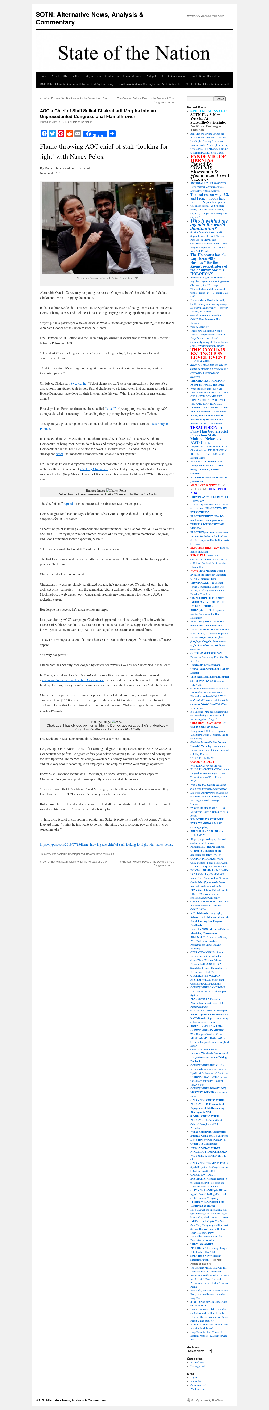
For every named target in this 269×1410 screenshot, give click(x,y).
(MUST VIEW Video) (209, 680)
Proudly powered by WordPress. (207, 1400)
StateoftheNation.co (201, 1260)
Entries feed (196, 1381)
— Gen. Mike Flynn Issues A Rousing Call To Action (209, 811)
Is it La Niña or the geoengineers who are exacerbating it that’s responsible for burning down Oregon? (209, 715)
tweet (59, 454)
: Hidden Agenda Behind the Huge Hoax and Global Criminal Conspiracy (208, 1194)
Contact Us (112, 76)
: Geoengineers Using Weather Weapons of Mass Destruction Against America (208, 186)
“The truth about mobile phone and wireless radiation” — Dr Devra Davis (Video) (209, 292)
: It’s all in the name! (208, 1092)
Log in (193, 1377)
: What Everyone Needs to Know (207, 1030)
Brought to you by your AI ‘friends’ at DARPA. (208, 967)
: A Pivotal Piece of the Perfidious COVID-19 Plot (209, 905)
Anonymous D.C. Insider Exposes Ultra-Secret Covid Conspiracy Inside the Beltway (209, 734)
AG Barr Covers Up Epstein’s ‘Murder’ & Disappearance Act (208, 1335)
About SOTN (59, 76)
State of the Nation (81, 121)
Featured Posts (132, 76)
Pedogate (151, 76)
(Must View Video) (209, 703)
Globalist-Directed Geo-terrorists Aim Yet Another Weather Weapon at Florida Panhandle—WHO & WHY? (209, 692)
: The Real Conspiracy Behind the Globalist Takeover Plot (208, 1080)
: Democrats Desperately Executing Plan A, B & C (209, 657)
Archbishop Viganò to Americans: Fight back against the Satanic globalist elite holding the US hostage (209, 281)
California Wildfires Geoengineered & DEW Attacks (150, 84)
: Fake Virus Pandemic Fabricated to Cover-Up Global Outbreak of (209, 1069)
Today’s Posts (92, 76)
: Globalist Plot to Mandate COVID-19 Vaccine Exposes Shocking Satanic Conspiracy (209, 893)
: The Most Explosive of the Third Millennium (207, 613)
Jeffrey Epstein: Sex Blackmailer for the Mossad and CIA (73, 98)
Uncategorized (76, 854)
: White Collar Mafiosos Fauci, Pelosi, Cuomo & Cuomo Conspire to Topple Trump (209, 862)
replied (68, 503)
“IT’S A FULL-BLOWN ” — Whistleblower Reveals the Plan (206, 761)
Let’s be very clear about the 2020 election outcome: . (209, 508)
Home (43, 76)
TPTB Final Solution (174, 76)
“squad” (110, 408)
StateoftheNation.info (207, 122)
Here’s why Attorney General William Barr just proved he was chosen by (209, 1294)
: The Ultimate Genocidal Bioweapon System (208, 991)
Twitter (75, 76)
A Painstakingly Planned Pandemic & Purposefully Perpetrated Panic (207, 1002)
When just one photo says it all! (206, 388)
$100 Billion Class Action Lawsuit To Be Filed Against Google (77, 84)
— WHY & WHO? (208, 355)
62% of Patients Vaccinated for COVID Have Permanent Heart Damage (206, 319)
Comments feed (198, 1385)
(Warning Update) (207, 823)
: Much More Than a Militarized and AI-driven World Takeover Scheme (207, 956)
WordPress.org (197, 1388)
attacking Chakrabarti (94, 469)
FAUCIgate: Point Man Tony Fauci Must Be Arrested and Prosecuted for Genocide (209, 874)
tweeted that (79, 383)
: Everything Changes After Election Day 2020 (208, 1248)
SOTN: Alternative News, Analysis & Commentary (90, 18)
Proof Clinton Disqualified (205, 76)
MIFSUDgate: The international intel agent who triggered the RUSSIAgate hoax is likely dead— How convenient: (209, 1213)
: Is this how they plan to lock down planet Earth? (209, 1041)
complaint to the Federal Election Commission (73, 680)
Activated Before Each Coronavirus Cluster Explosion (207, 979)
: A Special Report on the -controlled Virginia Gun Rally (209, 1166)
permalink (108, 854)
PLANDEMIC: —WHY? (207, 850)
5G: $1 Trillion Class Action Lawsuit (207, 84)
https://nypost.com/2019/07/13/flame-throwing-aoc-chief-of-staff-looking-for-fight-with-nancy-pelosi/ (106, 844)
